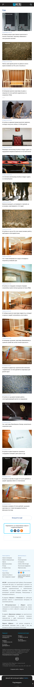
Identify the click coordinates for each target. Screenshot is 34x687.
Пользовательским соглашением (10, 655)
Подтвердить (17, 682)
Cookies (26, 678)
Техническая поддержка (24, 566)
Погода (4, 566)
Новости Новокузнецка (8, 560)
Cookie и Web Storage (23, 564)
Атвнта (21, 669)
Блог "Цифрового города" (8, 577)
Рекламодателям (17, 537)
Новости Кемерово (7, 558)
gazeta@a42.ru (6, 645)
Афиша (4, 562)
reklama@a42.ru (22, 640)
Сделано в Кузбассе (7, 575)
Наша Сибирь (5, 573)
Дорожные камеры (7, 564)
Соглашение (21, 562)
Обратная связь (22, 568)
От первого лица (6, 568)
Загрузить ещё (17, 518)
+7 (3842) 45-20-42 (23, 637)
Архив (19, 558)
